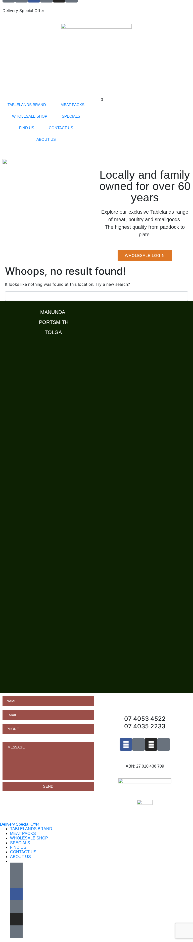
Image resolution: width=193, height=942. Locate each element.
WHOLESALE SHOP (29, 116)
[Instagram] (151, 744)
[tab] (97, 311)
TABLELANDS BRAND (27, 105)
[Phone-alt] (16, 869)
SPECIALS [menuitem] (20, 843)
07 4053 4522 (145, 718)
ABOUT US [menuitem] (20, 857)
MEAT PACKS (72, 105)
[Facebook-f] (126, 744)
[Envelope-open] (16, 881)
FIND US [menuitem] (18, 847)
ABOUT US (46, 139)
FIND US (26, 128)
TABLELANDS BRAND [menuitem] (31, 829)
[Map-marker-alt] (163, 744)
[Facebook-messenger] (138, 744)
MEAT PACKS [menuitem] (23, 833)
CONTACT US (61, 128)
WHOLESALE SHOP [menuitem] (29, 838)
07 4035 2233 (144, 726)
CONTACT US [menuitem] (23, 852)
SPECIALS (71, 116)
